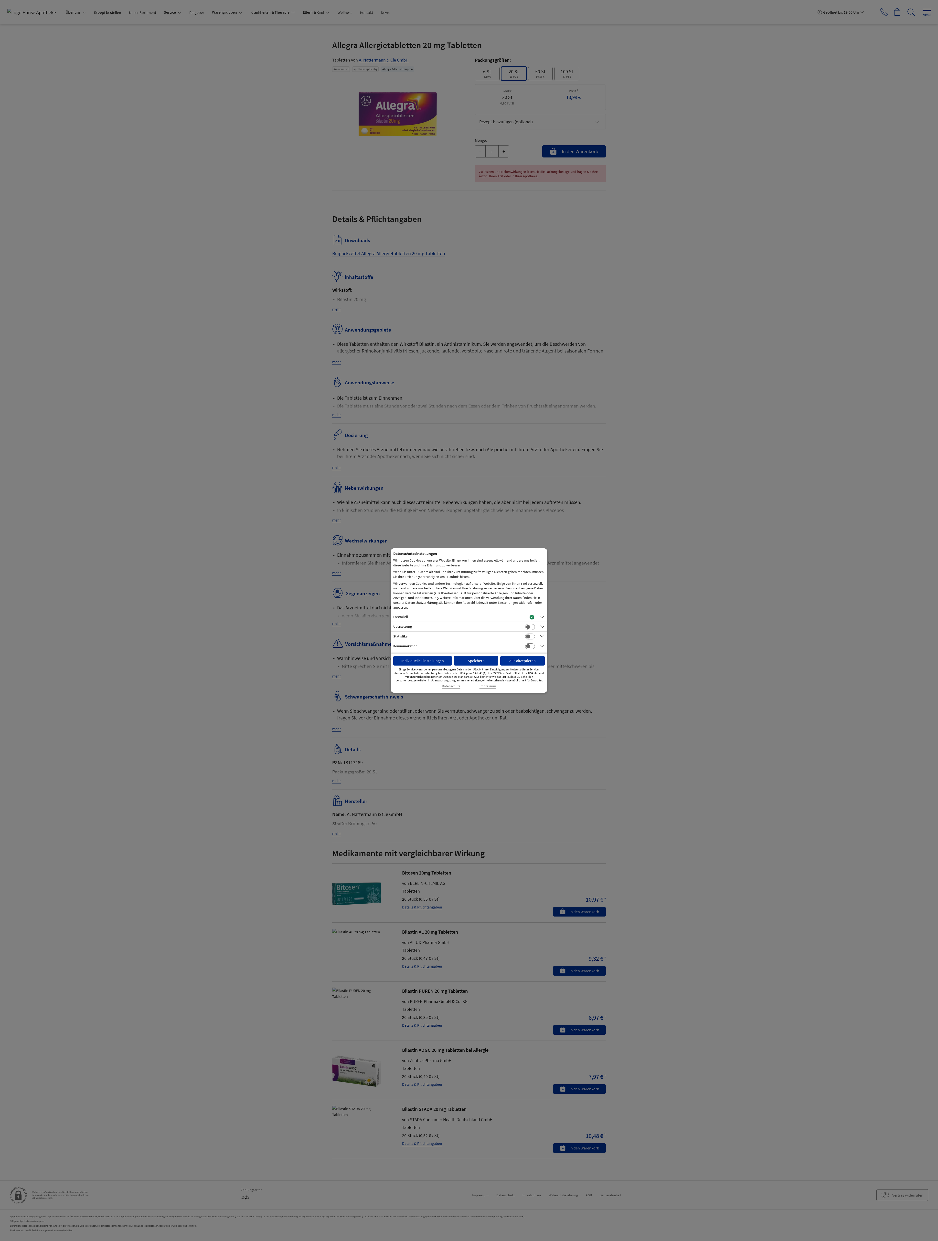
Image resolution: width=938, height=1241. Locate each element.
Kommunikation (405, 646)
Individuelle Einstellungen (422, 660)
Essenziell (400, 617)
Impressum (488, 686)
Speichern (476, 660)
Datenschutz (451, 686)
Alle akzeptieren (522, 660)
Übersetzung (402, 626)
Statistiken (401, 636)
